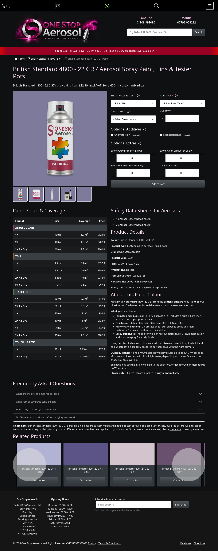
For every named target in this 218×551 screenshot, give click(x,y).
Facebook (185, 543)
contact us (175, 429)
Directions (199, 543)
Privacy (92, 543)
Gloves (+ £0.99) (168, 165)
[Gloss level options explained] (128, 111)
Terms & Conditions (109, 543)
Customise (39, 480)
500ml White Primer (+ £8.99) (127, 165)
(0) (7, 5)
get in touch (181, 364)
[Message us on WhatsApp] (107, 6)
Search (199, 32)
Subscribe (180, 504)
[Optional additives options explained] (145, 129)
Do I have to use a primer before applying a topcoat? (45, 417)
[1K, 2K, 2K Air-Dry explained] (138, 95)
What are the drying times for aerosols (37, 393)
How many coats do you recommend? (37, 409)
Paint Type (166, 95)
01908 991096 (145, 22)
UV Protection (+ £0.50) (127, 134)
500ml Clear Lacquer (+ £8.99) (176, 150)
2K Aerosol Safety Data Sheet (132, 224)
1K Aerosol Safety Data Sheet (132, 219)
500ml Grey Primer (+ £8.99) (126, 150)
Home (21, 58)
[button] (20, 194)
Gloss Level (118, 111)
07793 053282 (186, 22)
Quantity (165, 110)
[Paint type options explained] (176, 95)
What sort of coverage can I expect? (36, 401)
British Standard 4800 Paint (45, 58)
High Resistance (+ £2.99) (177, 134)
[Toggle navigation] (210, 5)
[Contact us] (57, 6)
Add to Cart (158, 184)
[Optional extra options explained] (139, 143)
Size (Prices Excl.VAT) (123, 95)
